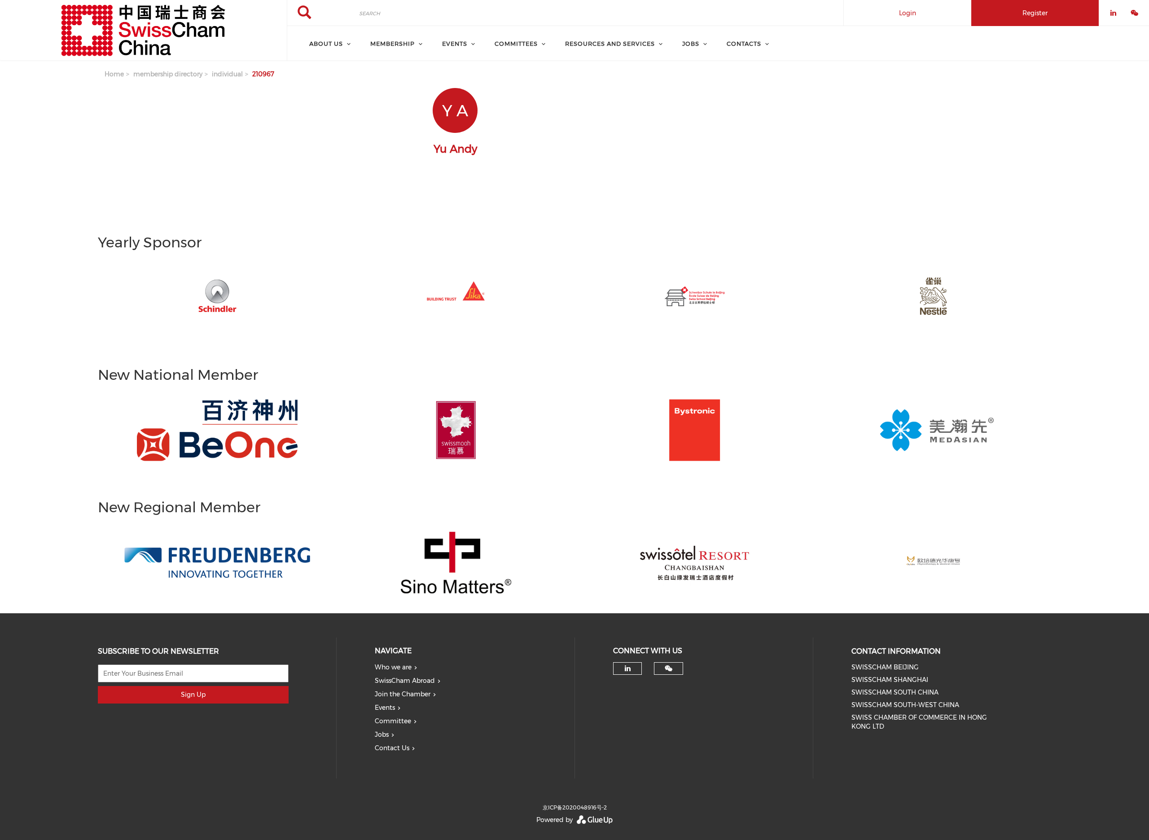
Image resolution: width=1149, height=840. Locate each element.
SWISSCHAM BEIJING (885, 667)
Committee (393, 721)
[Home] (143, 30)
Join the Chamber (402, 694)
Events (385, 708)
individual (227, 74)
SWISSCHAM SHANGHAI (889, 680)
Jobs (382, 734)
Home (114, 74)
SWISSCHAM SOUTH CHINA (894, 692)
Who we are (393, 667)
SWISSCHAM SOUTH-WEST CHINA (905, 705)
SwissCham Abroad (405, 681)
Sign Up (193, 694)
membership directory (167, 74)
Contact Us (392, 748)
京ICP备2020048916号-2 (575, 807)
